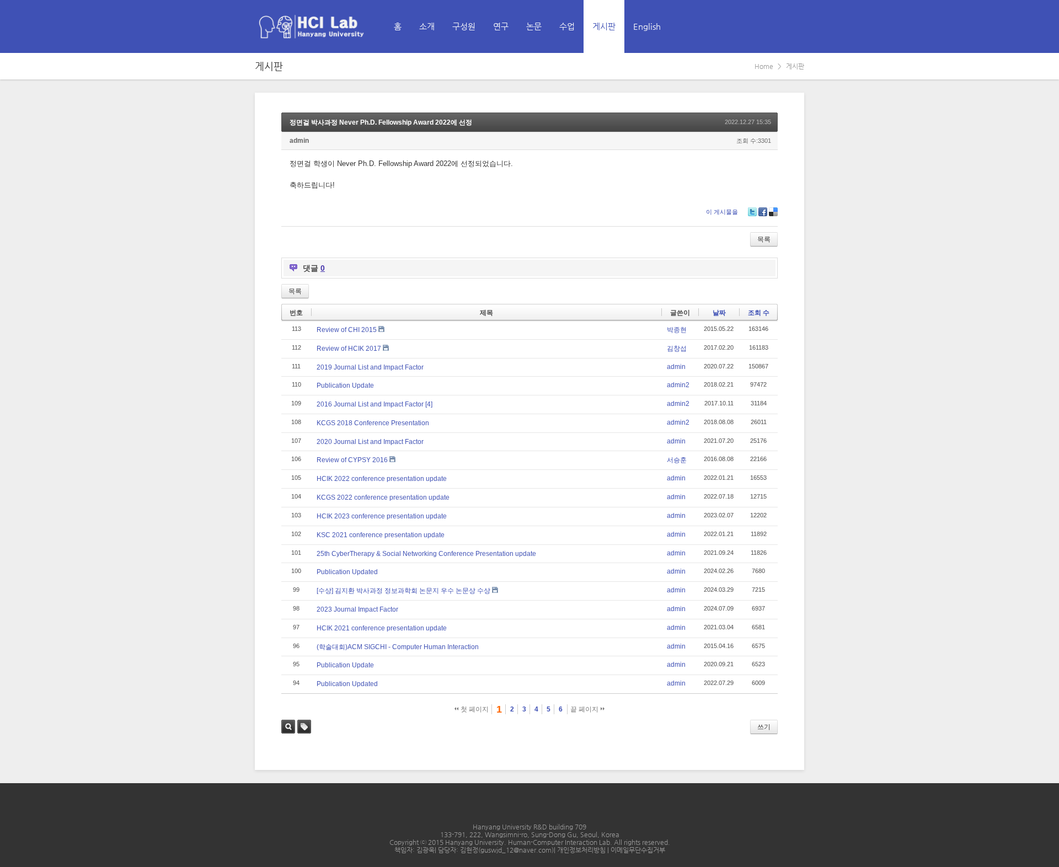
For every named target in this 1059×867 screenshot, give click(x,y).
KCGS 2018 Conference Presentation (373, 423)
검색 (288, 727)
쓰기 (764, 727)
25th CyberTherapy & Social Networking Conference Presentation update (426, 554)
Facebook (762, 211)
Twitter (752, 211)
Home (764, 66)
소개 (427, 26)
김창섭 (677, 348)
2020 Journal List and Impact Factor (370, 442)
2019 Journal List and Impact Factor (370, 367)
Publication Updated (347, 572)
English (647, 26)
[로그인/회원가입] (795, 26)
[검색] (771, 26)
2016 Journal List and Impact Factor (370, 404)
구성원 (463, 26)
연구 (501, 26)
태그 (304, 727)
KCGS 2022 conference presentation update (383, 497)
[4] (428, 404)
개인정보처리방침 (582, 850)
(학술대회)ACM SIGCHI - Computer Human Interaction (398, 647)
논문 (534, 26)
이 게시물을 (722, 211)
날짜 (719, 313)
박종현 (677, 330)
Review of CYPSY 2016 (352, 460)
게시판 (604, 26)
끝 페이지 (585, 709)
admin (299, 140)
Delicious (773, 211)
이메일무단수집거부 (638, 850)
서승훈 (677, 460)
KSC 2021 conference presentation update (381, 535)
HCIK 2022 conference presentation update (382, 479)
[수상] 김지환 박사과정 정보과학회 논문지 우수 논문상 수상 (403, 591)
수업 (567, 26)
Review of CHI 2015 (347, 330)
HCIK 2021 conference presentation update (382, 628)
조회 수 (758, 313)
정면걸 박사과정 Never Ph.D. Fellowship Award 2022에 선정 (381, 122)
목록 (764, 239)
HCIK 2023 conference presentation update (382, 516)
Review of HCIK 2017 (349, 348)
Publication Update (345, 385)
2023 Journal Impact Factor (357, 609)
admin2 (678, 385)
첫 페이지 (474, 709)
